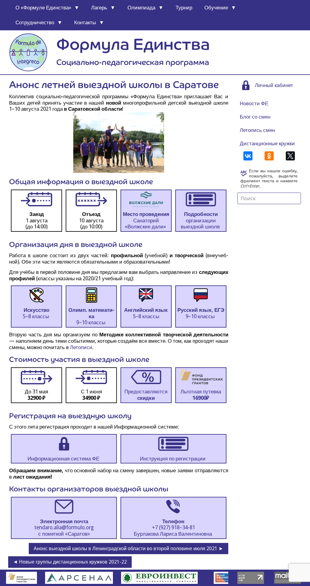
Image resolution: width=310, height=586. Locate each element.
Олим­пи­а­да (141, 8)
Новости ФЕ (254, 103)
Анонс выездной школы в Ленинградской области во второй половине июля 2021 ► (128, 548)
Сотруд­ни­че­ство (34, 22)
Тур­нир (184, 8)
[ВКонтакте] (247, 155)
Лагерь (99, 8)
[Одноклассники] (269, 155)
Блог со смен (255, 117)
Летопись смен (257, 130)
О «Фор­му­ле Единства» (43, 8)
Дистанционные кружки (267, 143)
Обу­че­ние (216, 8)
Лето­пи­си (81, 347)
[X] (290, 155)
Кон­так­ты (85, 22)
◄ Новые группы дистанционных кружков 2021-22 (70, 562)
